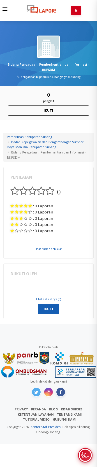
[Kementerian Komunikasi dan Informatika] (59, 358)
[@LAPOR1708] (36, 392)
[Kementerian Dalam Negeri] (44, 358)
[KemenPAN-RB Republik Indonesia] (20, 358)
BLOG (53, 409)
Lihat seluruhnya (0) (48, 299)
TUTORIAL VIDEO (36, 419)
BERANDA (38, 409)
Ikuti (48, 110)
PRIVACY (21, 409)
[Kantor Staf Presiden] (82, 358)
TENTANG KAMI (69, 414)
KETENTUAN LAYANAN (36, 414)
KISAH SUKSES (72, 409)
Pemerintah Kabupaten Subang (29, 137)
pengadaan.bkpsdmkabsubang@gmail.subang (50, 77)
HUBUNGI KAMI (64, 419)
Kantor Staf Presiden (45, 427)
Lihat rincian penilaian (48, 249)
